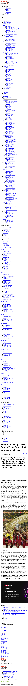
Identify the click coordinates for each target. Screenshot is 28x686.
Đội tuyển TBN (9, 36)
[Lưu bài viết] (3, 433)
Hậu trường (6, 88)
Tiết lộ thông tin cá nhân (8, 675)
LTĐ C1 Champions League (12, 53)
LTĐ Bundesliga (10, 58)
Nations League (9, 83)
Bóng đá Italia (6, 162)
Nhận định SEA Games (11, 210)
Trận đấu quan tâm (10, 63)
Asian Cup (8, 207)
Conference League (10, 189)
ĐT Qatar (3, 627)
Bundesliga (8, 72)
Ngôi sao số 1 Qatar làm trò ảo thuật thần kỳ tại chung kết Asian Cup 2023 (14, 613)
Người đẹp (5, 230)
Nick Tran (25, 453)
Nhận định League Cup (11, 34)
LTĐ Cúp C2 (9, 131)
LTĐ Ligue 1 (9, 60)
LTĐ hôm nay (4, 641)
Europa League (9, 186)
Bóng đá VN (3, 646)
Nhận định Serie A (10, 166)
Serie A (8, 71)
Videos (2, 639)
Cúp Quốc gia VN (10, 47)
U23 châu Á (9, 203)
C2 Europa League (10, 110)
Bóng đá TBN (6, 155)
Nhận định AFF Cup (11, 206)
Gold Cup (8, 201)
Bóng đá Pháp (6, 176)
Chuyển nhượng (7, 87)
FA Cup (8, 30)
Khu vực (5, 202)
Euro (7, 194)
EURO (8, 82)
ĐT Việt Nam (9, 136)
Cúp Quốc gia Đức (10, 175)
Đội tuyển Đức (9, 171)
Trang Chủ (3, 633)
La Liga (8, 38)
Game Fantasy (6, 23)
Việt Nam (5, 41)
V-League (8, 44)
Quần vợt (8, 215)
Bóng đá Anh (6, 145)
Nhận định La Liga (10, 39)
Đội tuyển (5, 190)
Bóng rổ (8, 212)
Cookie (5, 673)
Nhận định (5, 66)
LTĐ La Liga (9, 56)
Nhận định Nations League (12, 198)
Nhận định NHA (10, 149)
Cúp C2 (8, 76)
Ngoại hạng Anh (7, 22)
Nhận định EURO (10, 195)
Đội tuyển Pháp (9, 177)
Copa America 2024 (10, 199)
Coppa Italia (9, 167)
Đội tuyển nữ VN (10, 48)
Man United (6, 231)
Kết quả (5, 93)
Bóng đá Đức (6, 169)
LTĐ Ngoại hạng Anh (11, 54)
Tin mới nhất (6, 21)
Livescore (5, 52)
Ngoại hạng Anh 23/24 (8, 227)
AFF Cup (8, 84)
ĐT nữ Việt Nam (10, 140)
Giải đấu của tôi (9, 65)
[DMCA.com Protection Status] (5, 681)
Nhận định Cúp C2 (10, 188)
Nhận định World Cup (11, 193)
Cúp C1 (8, 67)
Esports (8, 217)
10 (4, 16)
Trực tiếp (5, 94)
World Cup (8, 80)
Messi (4, 234)
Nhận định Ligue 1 (10, 180)
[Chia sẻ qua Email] (4, 623)
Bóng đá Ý (3, 650)
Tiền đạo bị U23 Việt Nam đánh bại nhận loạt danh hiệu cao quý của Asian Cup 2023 (15, 611)
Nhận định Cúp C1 (10, 185)
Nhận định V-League (11, 45)
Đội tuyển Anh (9, 26)
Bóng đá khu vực (4, 656)
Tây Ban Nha (6, 35)
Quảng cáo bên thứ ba (8, 676)
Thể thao (5, 211)
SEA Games (9, 85)
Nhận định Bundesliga (11, 173)
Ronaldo (5, 235)
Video (4, 219)
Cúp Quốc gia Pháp (10, 181)
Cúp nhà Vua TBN (10, 40)
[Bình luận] (4, 434)
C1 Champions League (11, 101)
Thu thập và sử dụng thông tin (10, 671)
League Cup (9, 32)
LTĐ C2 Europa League (11, 62)
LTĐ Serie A (9, 57)
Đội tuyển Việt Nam (11, 43)
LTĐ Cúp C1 (9, 122)
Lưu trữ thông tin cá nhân (9, 672)
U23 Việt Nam (9, 49)
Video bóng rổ (9, 213)
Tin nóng (5, 92)
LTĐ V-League (9, 61)
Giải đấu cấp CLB (7, 182)
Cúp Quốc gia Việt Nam (11, 141)
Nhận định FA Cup (10, 31)
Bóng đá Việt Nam (7, 135)
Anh (4, 25)
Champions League (10, 184)
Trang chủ (5, 438)
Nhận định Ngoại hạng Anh (12, 28)
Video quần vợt (9, 216)
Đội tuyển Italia (9, 163)
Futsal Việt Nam (10, 50)
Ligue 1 (8, 74)
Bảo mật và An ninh (8, 677)
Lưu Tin (6, 618)
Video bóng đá (9, 220)
